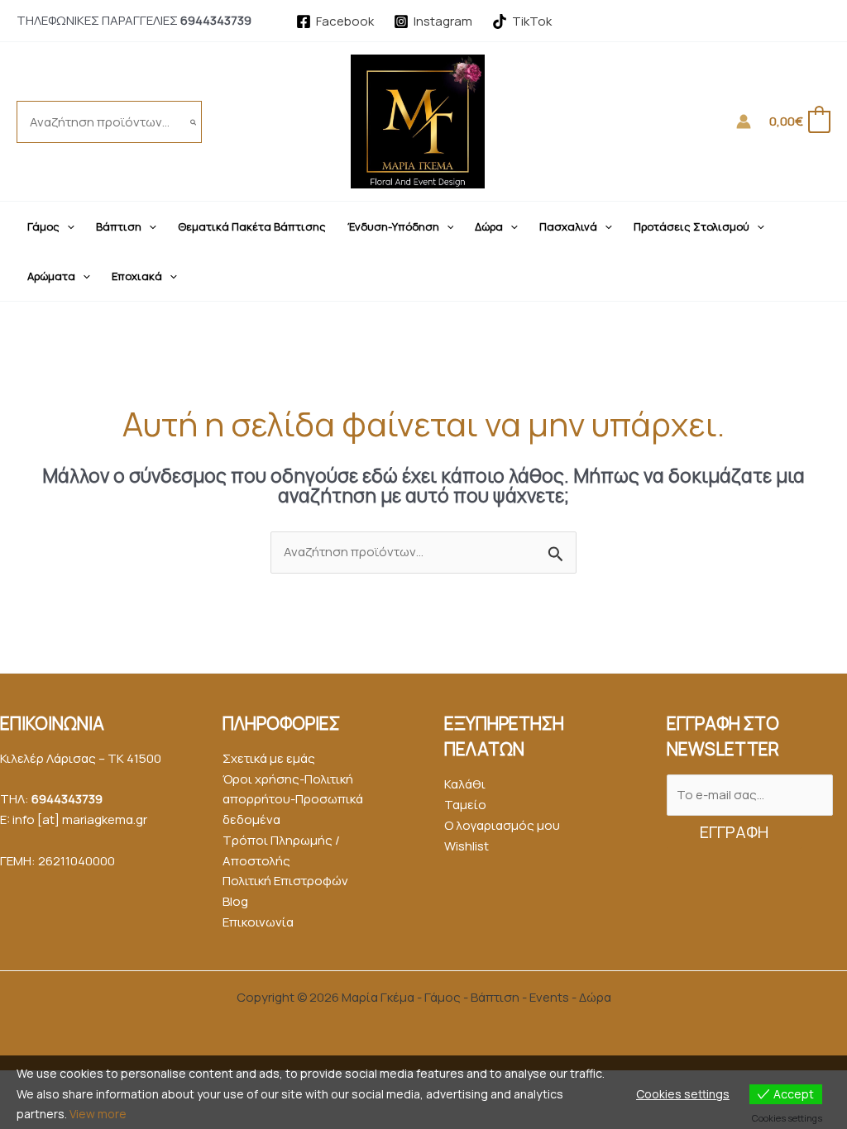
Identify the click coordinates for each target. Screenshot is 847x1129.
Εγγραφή (734, 832)
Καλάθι (465, 784)
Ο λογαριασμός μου (502, 825)
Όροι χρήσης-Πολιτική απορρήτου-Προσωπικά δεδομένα (293, 799)
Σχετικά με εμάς (269, 758)
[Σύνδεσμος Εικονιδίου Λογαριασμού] (743, 121)
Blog (235, 901)
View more (98, 1114)
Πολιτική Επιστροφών (285, 880)
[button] (67, 226)
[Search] (194, 122)
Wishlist (466, 846)
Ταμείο (465, 804)
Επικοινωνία (258, 922)
